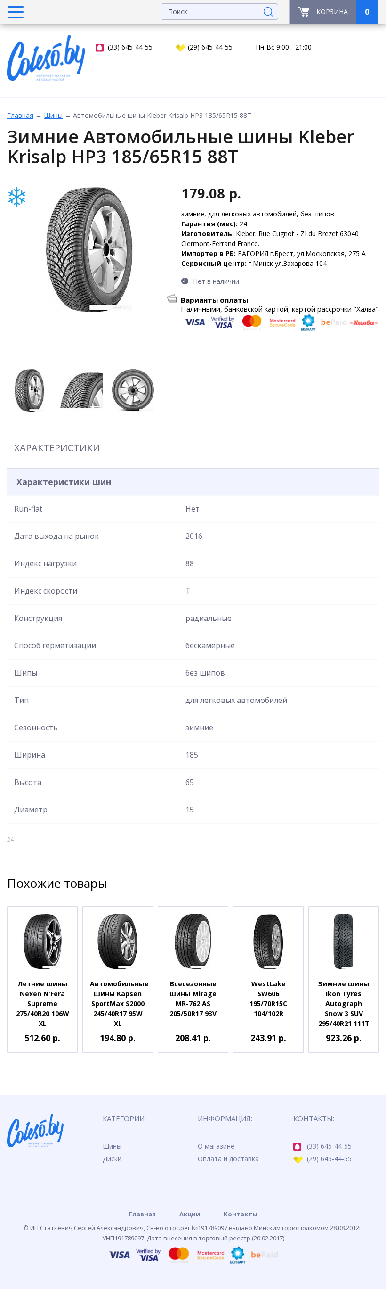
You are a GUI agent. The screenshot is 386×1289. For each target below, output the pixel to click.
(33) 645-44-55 (130, 46)
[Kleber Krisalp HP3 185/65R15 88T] (89, 249)
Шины (53, 115)
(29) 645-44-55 (210, 46)
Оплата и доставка (228, 1158)
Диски (112, 1158)
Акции (189, 1214)
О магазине (216, 1145)
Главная (20, 115)
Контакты (240, 1214)
